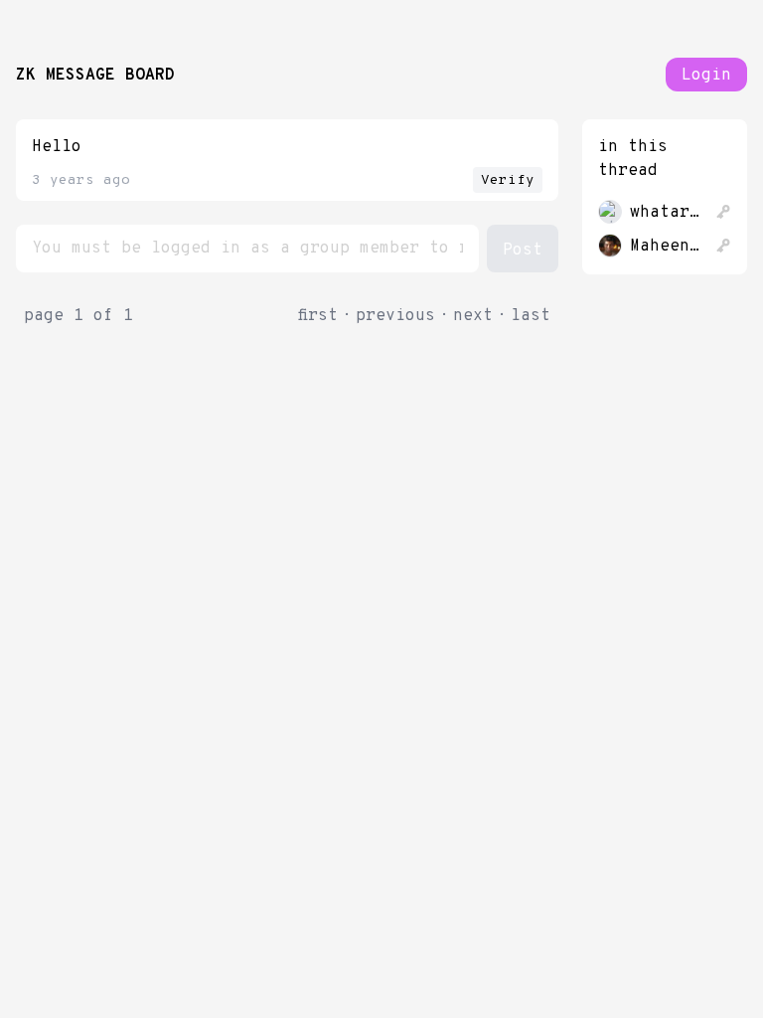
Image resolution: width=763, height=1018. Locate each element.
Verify (507, 180)
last (530, 316)
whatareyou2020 (668, 213)
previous (395, 316)
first (318, 316)
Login (706, 75)
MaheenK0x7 (668, 246)
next (473, 316)
